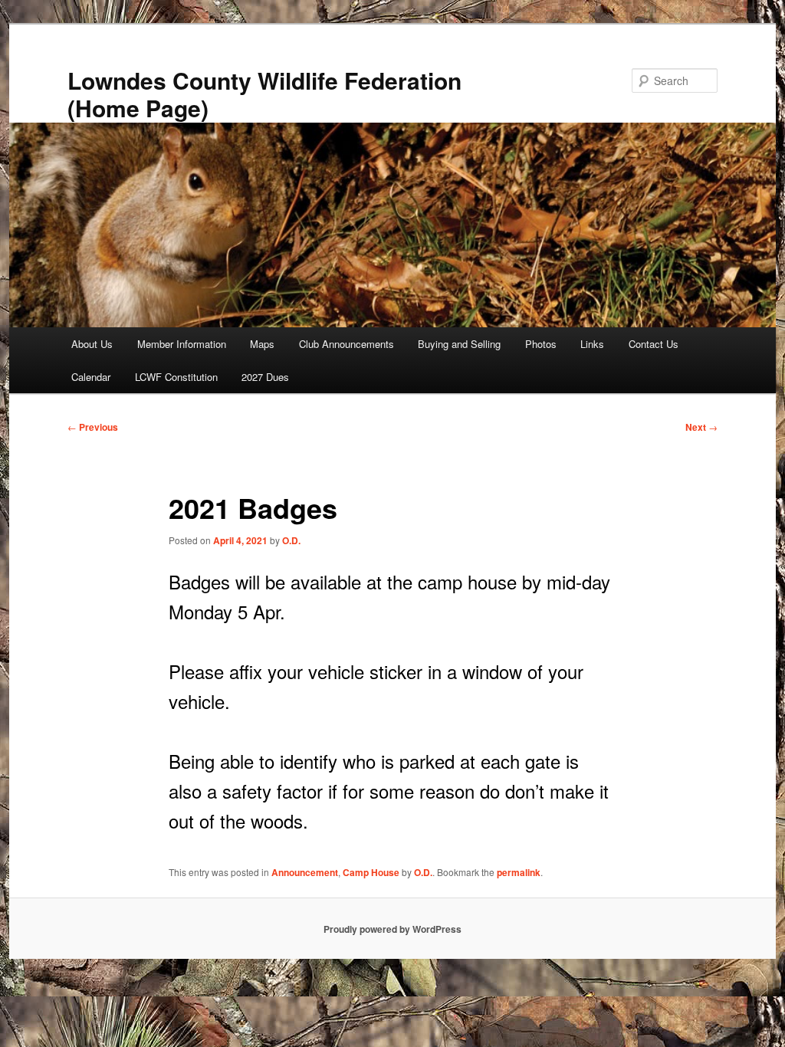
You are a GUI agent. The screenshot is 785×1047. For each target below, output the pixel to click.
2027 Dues (265, 376)
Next (701, 427)
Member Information (181, 343)
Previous (92, 427)
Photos (541, 343)
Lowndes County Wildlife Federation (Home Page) (264, 94)
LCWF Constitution (176, 376)
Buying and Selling (459, 343)
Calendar (90, 376)
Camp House (371, 872)
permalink (518, 872)
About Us (92, 343)
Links (592, 343)
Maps (262, 343)
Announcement (304, 872)
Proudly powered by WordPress (392, 929)
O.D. (291, 540)
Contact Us (653, 343)
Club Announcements (346, 343)
